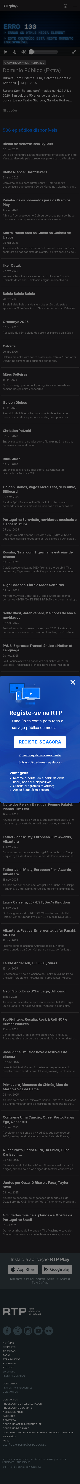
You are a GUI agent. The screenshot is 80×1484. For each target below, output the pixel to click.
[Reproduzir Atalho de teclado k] (5, 1479)
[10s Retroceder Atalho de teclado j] (14, 1479)
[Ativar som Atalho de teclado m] (23, 1479)
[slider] (44, 1479)
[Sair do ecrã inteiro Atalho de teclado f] (74, 1479)
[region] (40, 742)
